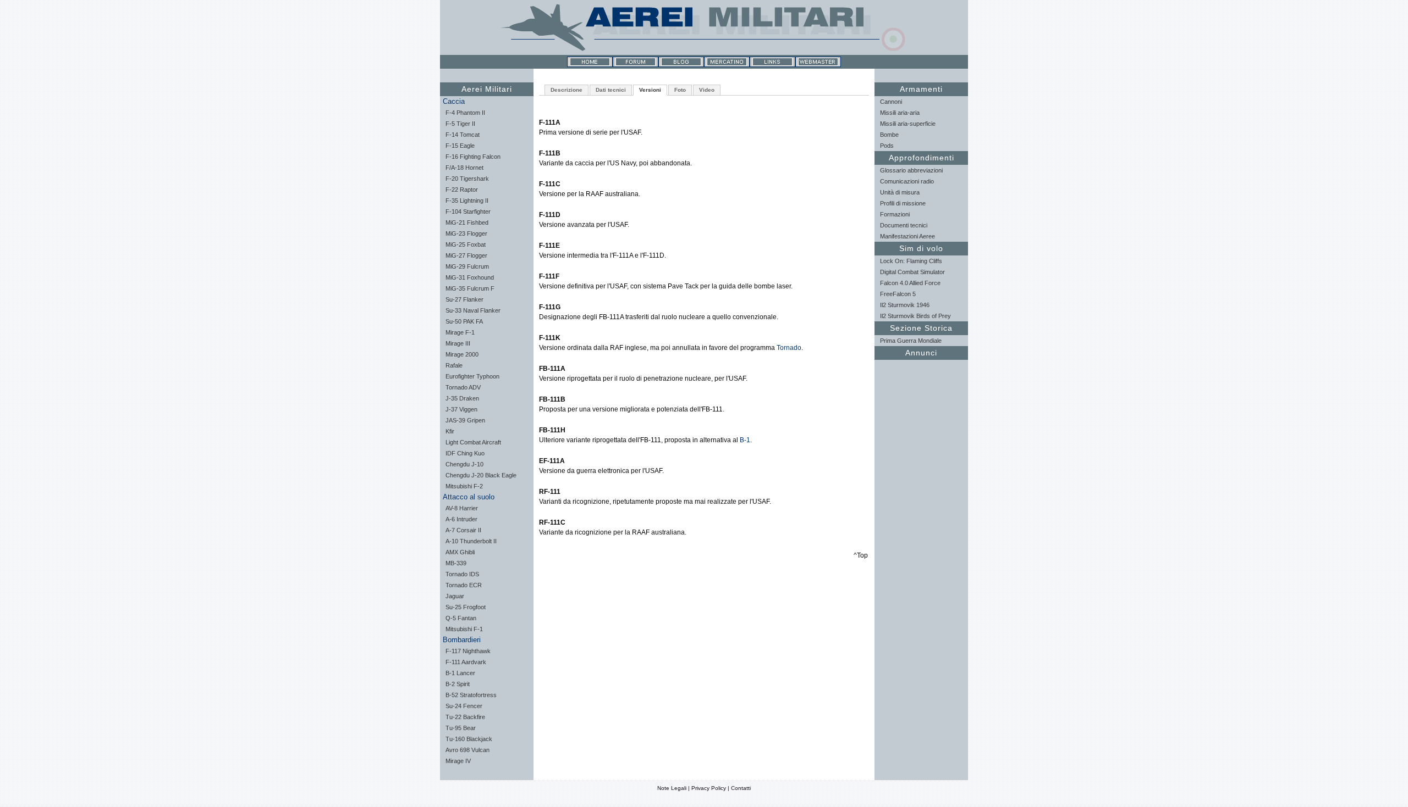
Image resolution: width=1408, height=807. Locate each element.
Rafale (454, 365)
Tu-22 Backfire (465, 717)
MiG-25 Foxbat (466, 244)
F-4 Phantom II (465, 112)
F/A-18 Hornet (464, 167)
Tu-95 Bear (461, 728)
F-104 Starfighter (468, 211)
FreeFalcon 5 (898, 294)
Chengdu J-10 (464, 464)
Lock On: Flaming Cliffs (911, 261)
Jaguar (455, 596)
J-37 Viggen (461, 409)
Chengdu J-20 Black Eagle (481, 475)
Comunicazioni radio (907, 181)
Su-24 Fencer (464, 706)
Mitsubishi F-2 (464, 486)
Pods (887, 145)
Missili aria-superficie (908, 123)
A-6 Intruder (461, 519)
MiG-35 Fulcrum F (470, 288)
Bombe (889, 134)
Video (706, 90)
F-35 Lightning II (467, 200)
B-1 (745, 440)
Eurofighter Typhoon (472, 376)
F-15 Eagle (460, 145)
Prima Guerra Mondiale (911, 340)
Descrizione (566, 90)
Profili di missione (903, 203)
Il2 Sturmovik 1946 (905, 305)
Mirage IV (458, 761)
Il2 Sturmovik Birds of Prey (915, 316)
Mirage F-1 (460, 332)
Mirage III (458, 343)
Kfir (450, 431)
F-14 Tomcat (463, 134)
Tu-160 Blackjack (469, 739)
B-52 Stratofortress (471, 695)
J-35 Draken (462, 398)
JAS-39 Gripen (465, 420)
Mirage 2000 (462, 354)
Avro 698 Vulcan (468, 750)
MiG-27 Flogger (466, 255)
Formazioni (895, 214)
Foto (680, 90)
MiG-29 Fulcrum (467, 266)
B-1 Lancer (460, 673)
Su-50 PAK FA (464, 321)
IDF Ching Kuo (465, 453)
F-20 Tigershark (467, 178)
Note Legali (671, 788)
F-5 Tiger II (460, 123)
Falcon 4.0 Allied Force (910, 283)
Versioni (650, 90)
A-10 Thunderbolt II (471, 541)
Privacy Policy (708, 788)
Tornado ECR (464, 585)
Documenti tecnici (903, 225)
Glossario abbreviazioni (911, 170)
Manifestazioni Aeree (907, 236)
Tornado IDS (462, 574)
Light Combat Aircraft (473, 442)
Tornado (789, 348)
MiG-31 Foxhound (470, 277)
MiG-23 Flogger (466, 233)
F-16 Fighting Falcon (473, 156)
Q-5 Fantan (461, 618)
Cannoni (891, 101)
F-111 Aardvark (466, 662)
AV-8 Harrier (462, 508)
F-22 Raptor (462, 189)
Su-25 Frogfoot (466, 607)
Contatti (741, 788)
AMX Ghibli (460, 552)
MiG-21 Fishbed (467, 222)
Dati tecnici (611, 90)
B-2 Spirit (458, 684)
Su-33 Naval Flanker (473, 310)
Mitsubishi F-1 (464, 629)
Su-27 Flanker (464, 299)
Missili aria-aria (900, 112)
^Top (861, 555)
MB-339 (456, 563)
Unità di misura (900, 192)
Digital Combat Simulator (912, 272)
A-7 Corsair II (463, 530)
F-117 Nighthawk (468, 651)
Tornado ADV (463, 387)
